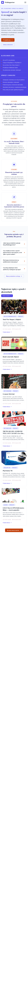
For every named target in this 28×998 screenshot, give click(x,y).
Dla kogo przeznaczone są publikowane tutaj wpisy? (11, 261)
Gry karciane (7, 391)
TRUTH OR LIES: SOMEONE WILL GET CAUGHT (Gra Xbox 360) (13, 433)
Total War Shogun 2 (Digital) (12, 319)
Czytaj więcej (6, 332)
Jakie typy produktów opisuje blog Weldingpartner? (11, 244)
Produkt (20, 316)
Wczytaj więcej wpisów (13, 530)
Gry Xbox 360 (7, 428)
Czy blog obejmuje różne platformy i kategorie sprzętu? (12, 268)
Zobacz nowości (6, 295)
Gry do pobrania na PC (10, 316)
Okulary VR (7, 467)
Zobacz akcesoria (8, 44)
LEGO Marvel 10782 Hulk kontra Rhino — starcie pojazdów (13, 509)
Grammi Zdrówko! (9, 394)
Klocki (6, 504)
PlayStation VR (7, 471)
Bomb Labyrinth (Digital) (11, 357)
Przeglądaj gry (7, 40)
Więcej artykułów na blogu (13, 276)
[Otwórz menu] (25, 2)
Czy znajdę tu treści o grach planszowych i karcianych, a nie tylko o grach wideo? (12, 252)
